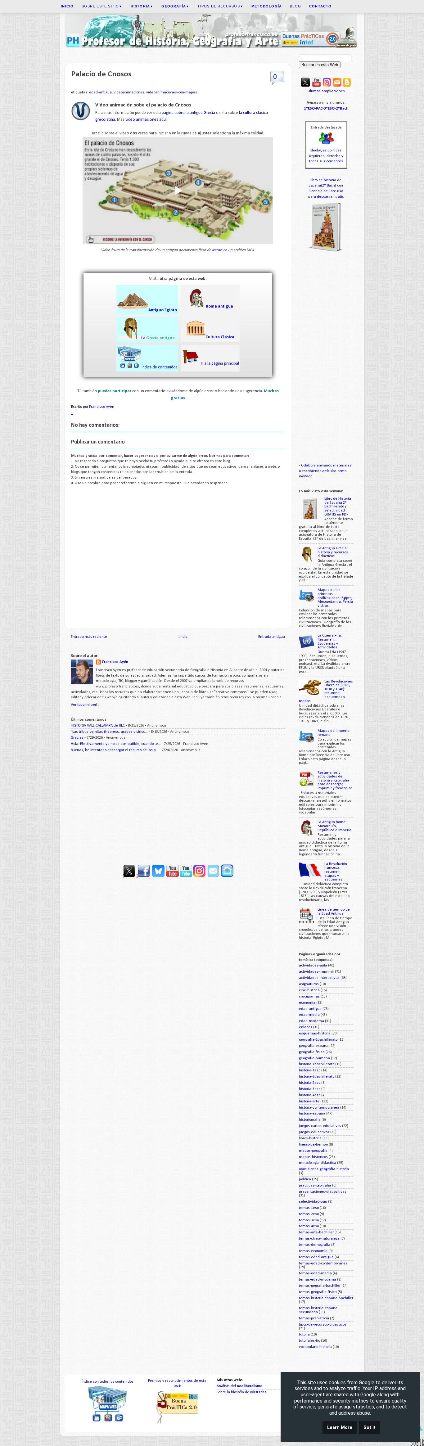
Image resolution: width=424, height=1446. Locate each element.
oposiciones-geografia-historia (324, 1169)
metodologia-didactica (317, 1163)
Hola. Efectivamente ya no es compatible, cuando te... (116, 744)
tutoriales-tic (309, 1341)
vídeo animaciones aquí (146, 120)
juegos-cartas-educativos (320, 1126)
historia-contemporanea (319, 1108)
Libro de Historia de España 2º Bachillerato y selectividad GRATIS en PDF (337, 506)
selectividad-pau (313, 1202)
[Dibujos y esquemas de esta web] (327, 86)
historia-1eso (309, 1070)
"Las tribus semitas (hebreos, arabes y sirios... (109, 732)
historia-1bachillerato (316, 1064)
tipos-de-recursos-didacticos (322, 1325)
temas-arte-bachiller (316, 1232)
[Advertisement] (178, 806)
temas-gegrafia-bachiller (320, 1286)
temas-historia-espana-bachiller (326, 1298)
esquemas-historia (315, 1033)
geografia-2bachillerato (318, 1040)
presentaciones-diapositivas (322, 1192)
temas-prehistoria (314, 1318)
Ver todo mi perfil (85, 705)
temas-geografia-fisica (318, 1292)
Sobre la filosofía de (242, 1392)
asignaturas (309, 984)
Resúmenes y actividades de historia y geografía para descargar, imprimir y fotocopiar (335, 780)
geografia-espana (313, 1046)
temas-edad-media (315, 1273)
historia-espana (312, 1113)
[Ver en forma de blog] (346, 86)
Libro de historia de (326, 180)
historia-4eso (309, 1095)
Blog (295, 6)
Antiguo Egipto (162, 310)
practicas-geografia (315, 1185)
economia (307, 1003)
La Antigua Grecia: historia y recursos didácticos (333, 552)
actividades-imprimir (316, 972)
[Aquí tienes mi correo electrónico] (337, 86)
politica (305, 1179)
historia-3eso (309, 1089)
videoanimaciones (129, 92)
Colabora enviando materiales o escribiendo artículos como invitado (325, 471)
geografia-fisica (312, 1052)
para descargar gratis (326, 197)
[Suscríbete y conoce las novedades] (205, 876)
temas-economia (313, 1251)
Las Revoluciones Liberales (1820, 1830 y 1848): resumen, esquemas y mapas (326, 691)
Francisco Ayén (115, 662)
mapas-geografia (313, 1151)
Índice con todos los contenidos (107, 1382)
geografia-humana (314, 1058)
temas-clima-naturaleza (319, 1239)
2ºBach (342, 108)
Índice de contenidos (160, 367)
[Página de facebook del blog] (143, 876)
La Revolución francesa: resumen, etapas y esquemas (335, 871)
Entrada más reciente (89, 637)
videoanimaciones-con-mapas (171, 92)
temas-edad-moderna (317, 1280)
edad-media (309, 1015)
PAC (319, 108)
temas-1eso (309, 1208)
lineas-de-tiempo (313, 1144)
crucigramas (309, 996)
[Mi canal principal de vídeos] (316, 86)
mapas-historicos (313, 1157)
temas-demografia (314, 1245)
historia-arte (309, 1101)
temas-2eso (309, 1214)
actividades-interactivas (319, 978)
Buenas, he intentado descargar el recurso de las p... (115, 750)
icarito (217, 250)
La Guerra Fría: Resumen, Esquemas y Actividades (330, 641)
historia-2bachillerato (316, 1077)
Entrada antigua (271, 637)
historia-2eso (309, 1083)
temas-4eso (309, 1226)
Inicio (182, 637)
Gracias (77, 738)
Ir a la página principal (219, 364)
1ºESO (309, 108)
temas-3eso (309, 1220)
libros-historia (310, 1138)
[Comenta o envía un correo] (213, 876)
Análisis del (240, 1386)
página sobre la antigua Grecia (188, 113)
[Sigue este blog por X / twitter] (305, 86)
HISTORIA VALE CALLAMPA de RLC (98, 726)
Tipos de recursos (220, 6)
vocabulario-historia (315, 1347)
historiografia (310, 1120)
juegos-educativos (314, 1132)
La (143, 338)
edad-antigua (100, 92)
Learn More (339, 1427)
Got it (369, 1427)
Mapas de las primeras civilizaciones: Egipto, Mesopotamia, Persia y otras (335, 597)
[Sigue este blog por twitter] (129, 876)
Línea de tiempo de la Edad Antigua (334, 912)
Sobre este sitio (102, 6)
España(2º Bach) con (326, 185)
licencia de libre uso (326, 191)
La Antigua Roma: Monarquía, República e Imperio (334, 826)
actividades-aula (313, 965)
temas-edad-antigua (316, 1257)
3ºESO (329, 108)
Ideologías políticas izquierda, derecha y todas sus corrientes (326, 156)
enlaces (305, 1027)
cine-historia (309, 990)
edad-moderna (311, 1021)
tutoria (304, 1334)
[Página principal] (227, 876)
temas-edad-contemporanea (323, 1263)
